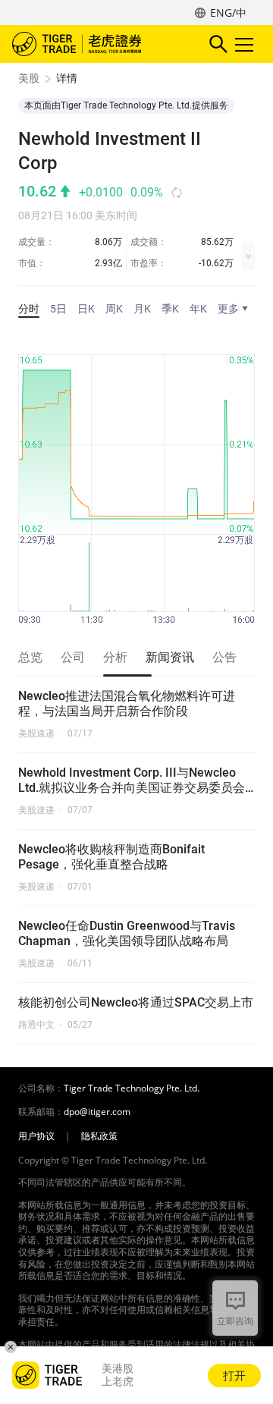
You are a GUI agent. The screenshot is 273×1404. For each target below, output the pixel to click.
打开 (234, 1375)
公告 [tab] (224, 657)
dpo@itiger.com (97, 1112)
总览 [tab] (30, 657)
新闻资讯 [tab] (170, 657)
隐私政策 (99, 1136)
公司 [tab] (73, 657)
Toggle (246, 44)
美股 (28, 78)
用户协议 (36, 1136)
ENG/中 (228, 12)
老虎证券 (99, 44)
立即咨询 (235, 1320)
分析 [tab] (115, 657)
